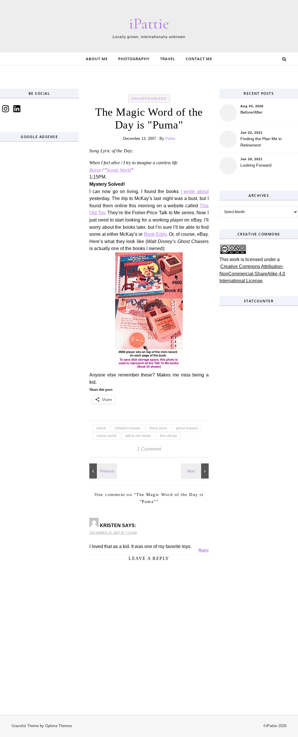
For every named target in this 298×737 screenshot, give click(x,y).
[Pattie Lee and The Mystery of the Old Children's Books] (195, 471)
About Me (97, 58)
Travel (167, 58)
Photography (134, 58)
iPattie (149, 23)
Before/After (251, 112)
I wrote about (195, 191)
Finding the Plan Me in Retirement (261, 141)
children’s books (128, 428)
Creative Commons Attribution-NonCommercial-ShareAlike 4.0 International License (252, 273)
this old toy (168, 436)
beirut (101, 428)
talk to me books (138, 436)
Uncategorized (149, 98)
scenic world (106, 436)
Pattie (170, 138)
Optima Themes (58, 726)
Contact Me (199, 58)
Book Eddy (155, 234)
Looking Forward (256, 165)
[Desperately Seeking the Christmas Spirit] (102, 471)
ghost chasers (187, 428)
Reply (203, 550)
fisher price (158, 428)
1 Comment (149, 449)
